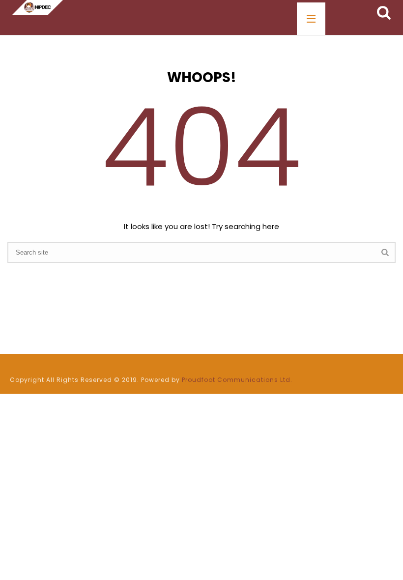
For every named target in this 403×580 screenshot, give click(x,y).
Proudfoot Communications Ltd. (237, 380)
